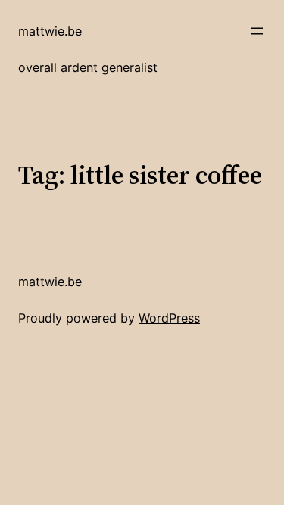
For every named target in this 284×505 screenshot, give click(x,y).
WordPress (169, 318)
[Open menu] (257, 31)
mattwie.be (50, 31)
